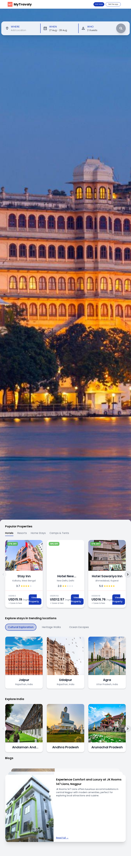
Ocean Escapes (79, 627)
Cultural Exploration (21, 627)
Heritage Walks (51, 627)
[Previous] (3, 574)
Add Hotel (99, 4)
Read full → (62, 837)
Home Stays (38, 533)
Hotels (9, 533)
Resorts (22, 533)
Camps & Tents (59, 533)
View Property (34, 599)
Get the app (113, 4)
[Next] (128, 574)
